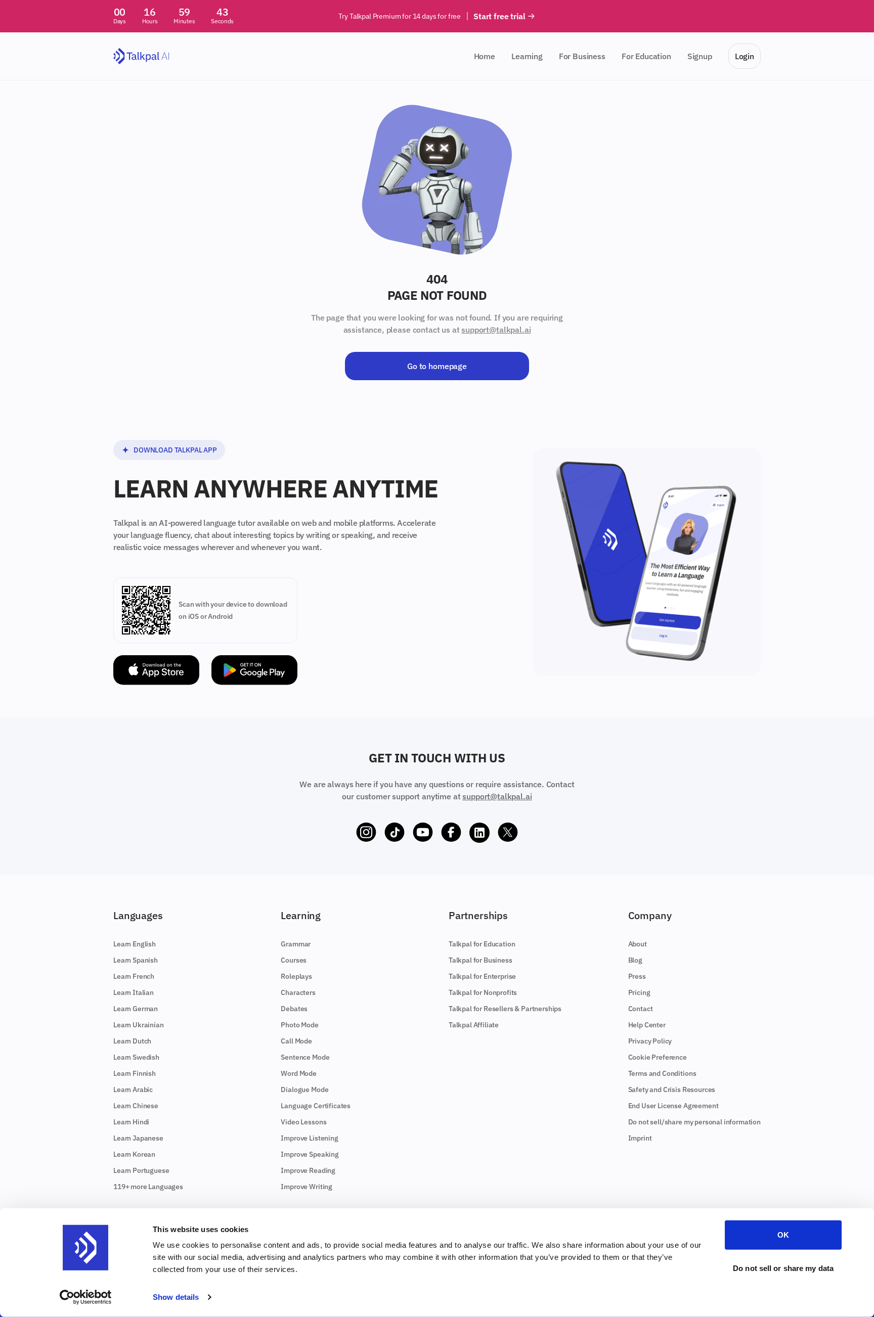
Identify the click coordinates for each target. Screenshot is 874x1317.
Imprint (640, 1138)
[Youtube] (423, 833)
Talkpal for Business (480, 960)
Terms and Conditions (662, 1073)
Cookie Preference (657, 1057)
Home (484, 56)
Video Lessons (303, 1121)
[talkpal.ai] (141, 56)
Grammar (296, 943)
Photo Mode (299, 1024)
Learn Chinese (135, 1105)
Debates (294, 1008)
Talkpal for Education (482, 943)
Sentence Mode (305, 1057)
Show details (176, 1297)
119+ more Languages (148, 1186)
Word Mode (299, 1073)
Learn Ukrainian (138, 1024)
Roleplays (296, 976)
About (637, 943)
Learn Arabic (133, 1089)
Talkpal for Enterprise (482, 976)
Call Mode (296, 1041)
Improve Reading (308, 1170)
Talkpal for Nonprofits (483, 992)
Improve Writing (306, 1186)
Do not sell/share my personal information (694, 1121)
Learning (527, 56)
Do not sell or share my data (783, 1267)
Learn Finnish (134, 1073)
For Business (582, 56)
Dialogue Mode (304, 1089)
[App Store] (156, 670)
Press (637, 976)
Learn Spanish (135, 960)
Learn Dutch (132, 1041)
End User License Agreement (673, 1105)
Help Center (647, 1024)
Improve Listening (309, 1138)
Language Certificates (316, 1105)
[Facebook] (451, 833)
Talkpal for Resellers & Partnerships (505, 1008)
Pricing (639, 992)
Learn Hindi (131, 1121)
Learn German (135, 1008)
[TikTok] (394, 833)
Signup (699, 56)
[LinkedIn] (479, 833)
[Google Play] (254, 670)
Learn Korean (134, 1154)
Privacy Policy (650, 1041)
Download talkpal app (175, 450)
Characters (298, 992)
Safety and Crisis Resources (672, 1089)
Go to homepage (437, 366)
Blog (635, 960)
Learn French (133, 976)
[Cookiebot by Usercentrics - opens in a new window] (85, 1297)
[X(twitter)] (508, 833)
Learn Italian (133, 992)
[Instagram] (366, 833)
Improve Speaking (309, 1154)
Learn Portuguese (141, 1170)
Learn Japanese (138, 1138)
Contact (640, 1008)
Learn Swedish (136, 1057)
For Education (646, 56)
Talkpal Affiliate (474, 1024)
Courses (294, 960)
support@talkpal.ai (496, 330)
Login (744, 56)
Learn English (134, 943)
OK (783, 1235)
